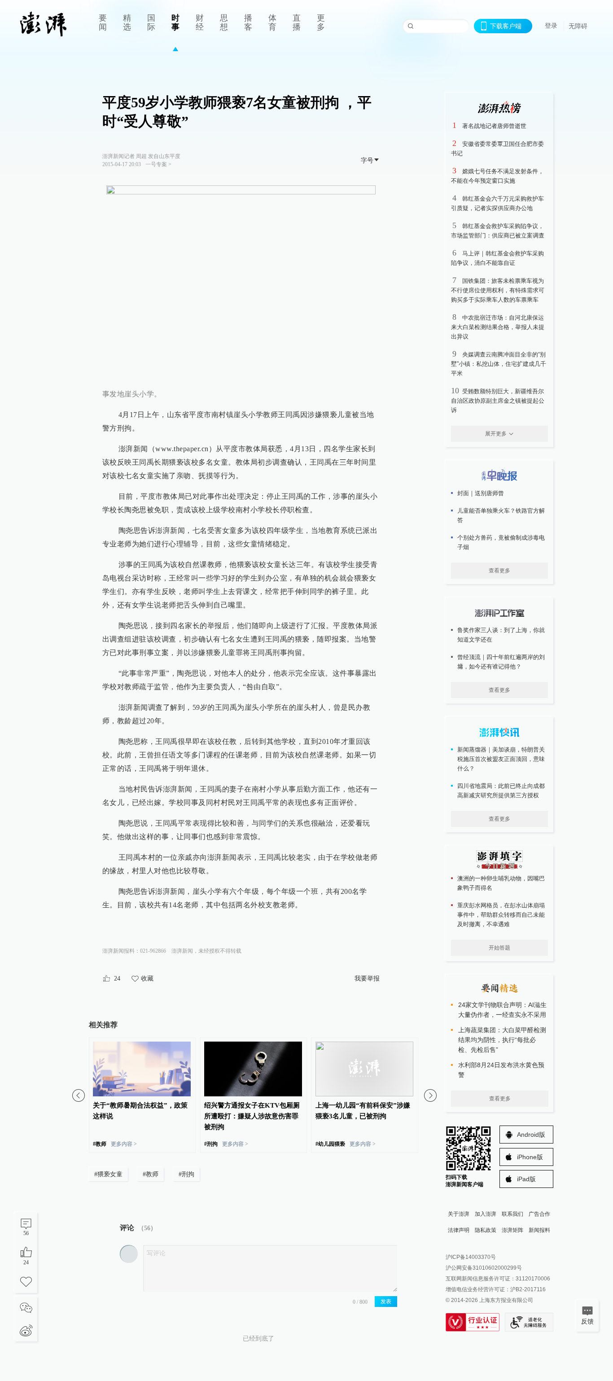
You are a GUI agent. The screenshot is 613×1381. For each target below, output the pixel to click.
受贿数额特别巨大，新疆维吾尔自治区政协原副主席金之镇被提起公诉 (497, 400)
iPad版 (526, 1179)
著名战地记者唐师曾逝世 (494, 126)
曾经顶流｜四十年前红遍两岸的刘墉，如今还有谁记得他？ (501, 662)
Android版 (531, 1134)
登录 (551, 25)
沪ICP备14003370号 (471, 1257)
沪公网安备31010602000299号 (484, 1268)
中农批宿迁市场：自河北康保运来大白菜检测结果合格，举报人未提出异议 (497, 327)
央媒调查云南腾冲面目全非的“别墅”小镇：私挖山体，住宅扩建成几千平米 (498, 364)
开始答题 (499, 948)
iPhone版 (530, 1157)
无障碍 (578, 26)
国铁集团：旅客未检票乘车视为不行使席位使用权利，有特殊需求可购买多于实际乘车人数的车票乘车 (497, 290)
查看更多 (499, 570)
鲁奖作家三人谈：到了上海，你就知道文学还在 (501, 635)
